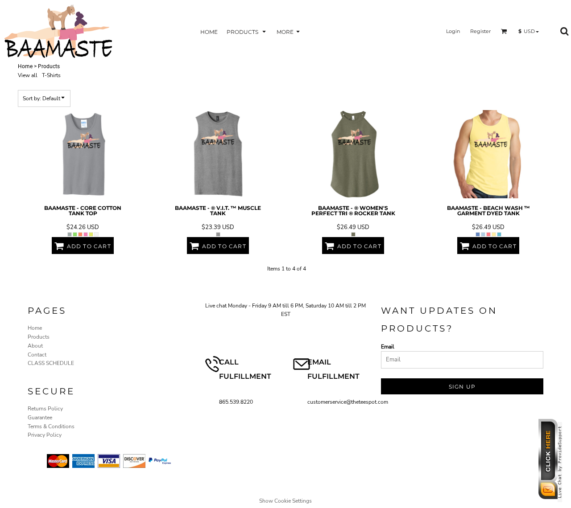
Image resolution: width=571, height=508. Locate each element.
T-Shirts (51, 75)
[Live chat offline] (550, 497)
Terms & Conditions (51, 426)
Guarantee (40, 417)
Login (453, 31)
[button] (247, 31)
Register (480, 31)
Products (39, 336)
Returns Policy (45, 408)
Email (387, 346)
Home (25, 66)
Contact (37, 354)
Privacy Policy (45, 434)
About (35, 345)
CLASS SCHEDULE (51, 363)
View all (27, 75)
